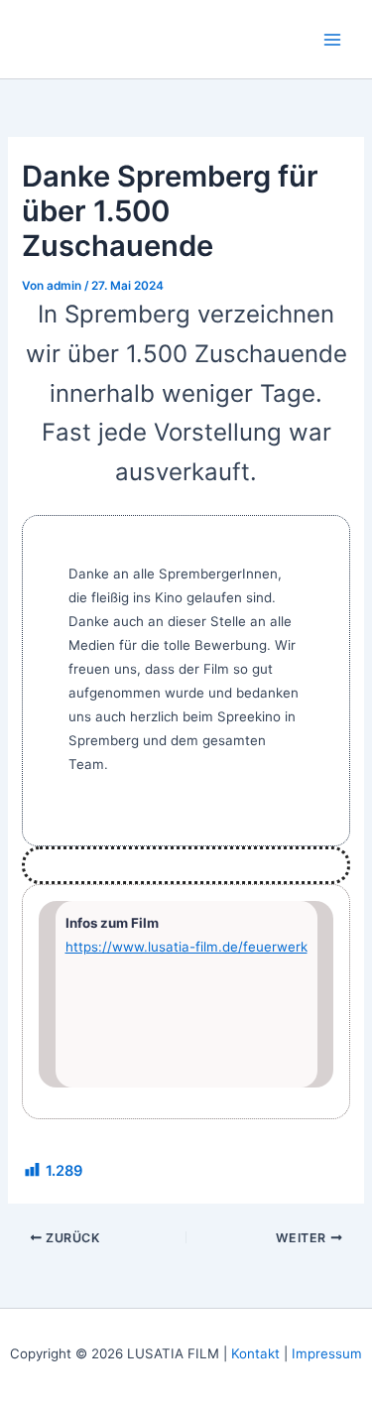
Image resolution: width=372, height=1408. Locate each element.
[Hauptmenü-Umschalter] (332, 39)
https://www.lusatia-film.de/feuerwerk (186, 947)
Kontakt (255, 1353)
